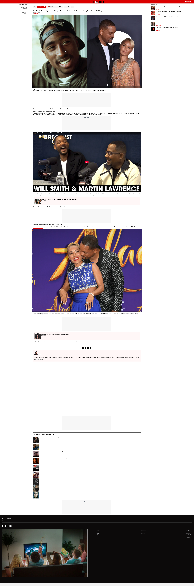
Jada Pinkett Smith (42, 89)
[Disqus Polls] (86, 375)
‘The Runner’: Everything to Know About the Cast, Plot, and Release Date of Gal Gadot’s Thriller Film (58, 444)
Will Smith (50, 89)
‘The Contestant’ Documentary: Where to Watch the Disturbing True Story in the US (55, 451)
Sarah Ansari (158, 14)
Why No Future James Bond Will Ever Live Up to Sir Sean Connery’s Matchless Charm (169, 16)
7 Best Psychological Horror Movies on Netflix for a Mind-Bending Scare (167, 27)
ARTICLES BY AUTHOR (38, 359)
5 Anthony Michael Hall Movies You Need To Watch (49, 472)
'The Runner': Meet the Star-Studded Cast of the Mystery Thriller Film (52, 437)
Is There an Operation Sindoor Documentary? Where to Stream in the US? (53, 465)
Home (4, 1)
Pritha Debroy (158, 9)
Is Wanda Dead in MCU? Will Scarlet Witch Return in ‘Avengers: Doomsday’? (53, 458)
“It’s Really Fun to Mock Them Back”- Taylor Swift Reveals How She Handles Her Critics (170, 11)
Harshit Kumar (158, 25)
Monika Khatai (158, 30)
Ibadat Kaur (36, 13)
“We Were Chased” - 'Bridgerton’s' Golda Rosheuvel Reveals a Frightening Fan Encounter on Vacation (172, 6)
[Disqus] (87, 402)
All (34, 6)
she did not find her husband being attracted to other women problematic (105, 193)
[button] (141, 87)
